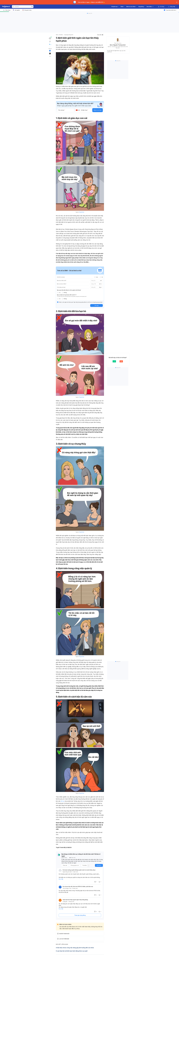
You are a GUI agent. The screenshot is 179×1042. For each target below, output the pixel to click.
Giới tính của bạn (61, 277)
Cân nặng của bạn (61, 287)
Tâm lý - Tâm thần (59, 34)
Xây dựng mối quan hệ (68, 34)
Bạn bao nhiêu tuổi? (61, 280)
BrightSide (81, 212)
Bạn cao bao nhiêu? (61, 283)
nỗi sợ (62, 801)
